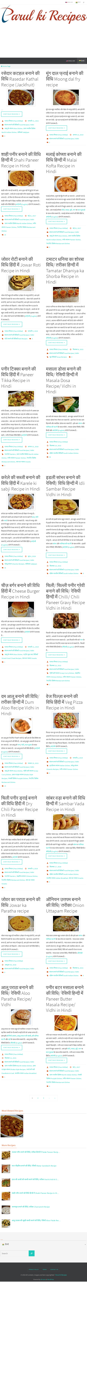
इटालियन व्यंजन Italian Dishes (60, 746)
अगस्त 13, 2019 (78, 134)
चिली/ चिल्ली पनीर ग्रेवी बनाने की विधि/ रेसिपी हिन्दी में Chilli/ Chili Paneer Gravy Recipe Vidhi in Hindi (65, 583)
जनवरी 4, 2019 (33, 846)
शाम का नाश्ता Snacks (23, 451)
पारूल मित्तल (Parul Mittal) (14, 120)
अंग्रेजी (18, 202)
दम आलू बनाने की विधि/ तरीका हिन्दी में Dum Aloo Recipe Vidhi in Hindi (20, 687)
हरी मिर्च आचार (11, 1008)
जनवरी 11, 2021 (33, 120)
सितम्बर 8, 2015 (78, 344)
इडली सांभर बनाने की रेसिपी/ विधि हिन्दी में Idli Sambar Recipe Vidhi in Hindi (65, 474)
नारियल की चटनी (52, 419)
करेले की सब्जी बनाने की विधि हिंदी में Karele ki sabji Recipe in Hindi (20, 472)
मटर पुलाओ (81, 208)
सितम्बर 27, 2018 (55, 844)
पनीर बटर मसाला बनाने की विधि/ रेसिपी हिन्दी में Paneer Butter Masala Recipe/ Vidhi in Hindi (65, 971)
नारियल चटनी (50, 913)
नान (74, 208)
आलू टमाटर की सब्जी (24, 1008)
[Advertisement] (43, 41)
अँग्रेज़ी (48, 332)
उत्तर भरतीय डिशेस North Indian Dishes (18, 220)
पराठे (5, 509)
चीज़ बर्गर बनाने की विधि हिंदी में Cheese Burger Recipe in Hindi (20, 577)
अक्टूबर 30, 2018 (10, 938)
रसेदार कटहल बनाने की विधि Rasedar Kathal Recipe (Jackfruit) (20, 79)
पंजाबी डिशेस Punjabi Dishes (18, 758)
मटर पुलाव (28, 727)
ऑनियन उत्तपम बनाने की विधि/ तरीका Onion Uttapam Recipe (65, 879)
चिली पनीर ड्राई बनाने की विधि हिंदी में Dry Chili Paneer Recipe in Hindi (19, 784)
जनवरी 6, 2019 (78, 740)
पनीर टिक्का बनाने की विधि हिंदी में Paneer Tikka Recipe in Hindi (18, 370)
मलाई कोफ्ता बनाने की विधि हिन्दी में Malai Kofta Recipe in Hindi (63, 161)
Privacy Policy (34, 1238)
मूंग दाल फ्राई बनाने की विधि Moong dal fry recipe (64, 79)
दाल (33, 506)
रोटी (63, 208)
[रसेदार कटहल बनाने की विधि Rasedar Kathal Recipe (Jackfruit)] (12, 1095)
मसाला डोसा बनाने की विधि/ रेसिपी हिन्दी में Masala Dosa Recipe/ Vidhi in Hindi (63, 373)
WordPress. (50, 1248)
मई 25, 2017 (77, 226)
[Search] (32, 1222)
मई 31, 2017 (32, 214)
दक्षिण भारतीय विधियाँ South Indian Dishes (64, 444)
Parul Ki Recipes (61, 1244)
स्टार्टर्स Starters (10, 445)
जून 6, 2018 (32, 545)
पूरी (71, 208)
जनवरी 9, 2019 (33, 325)
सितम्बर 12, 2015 (10, 1030)
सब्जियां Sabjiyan (23, 130)
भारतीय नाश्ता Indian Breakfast (57, 853)
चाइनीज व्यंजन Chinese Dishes (27, 853)
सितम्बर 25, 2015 (55, 651)
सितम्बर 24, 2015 (55, 437)
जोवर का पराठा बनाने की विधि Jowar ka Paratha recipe (20, 879)
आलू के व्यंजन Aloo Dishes (14, 127)
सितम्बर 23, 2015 (55, 554)
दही (9, 1012)
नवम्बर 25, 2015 (33, 745)
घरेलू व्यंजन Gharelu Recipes (14, 551)
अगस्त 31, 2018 (33, 439)
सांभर (80, 416)
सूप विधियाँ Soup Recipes (58, 350)
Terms (44, 1238)
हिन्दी (78, 2)
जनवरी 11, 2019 (33, 633)
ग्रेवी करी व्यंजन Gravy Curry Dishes (62, 657)
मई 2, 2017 (76, 1039)
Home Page (6, 66)
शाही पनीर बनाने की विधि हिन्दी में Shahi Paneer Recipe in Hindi (21, 158)
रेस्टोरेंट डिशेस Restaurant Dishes (58, 239)
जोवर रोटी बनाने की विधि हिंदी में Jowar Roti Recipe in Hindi (21, 259)
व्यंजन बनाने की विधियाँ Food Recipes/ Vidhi (19, 124)
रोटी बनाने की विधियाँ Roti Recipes (16, 332)
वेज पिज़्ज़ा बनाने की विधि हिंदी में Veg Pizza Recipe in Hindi (64, 684)
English (70, 2)
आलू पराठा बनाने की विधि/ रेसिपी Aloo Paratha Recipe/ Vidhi (17, 968)
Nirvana (43, 1248)
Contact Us (54, 1238)
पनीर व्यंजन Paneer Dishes (71, 236)
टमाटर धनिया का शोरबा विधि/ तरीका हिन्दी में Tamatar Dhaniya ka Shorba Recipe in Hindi (65, 265)
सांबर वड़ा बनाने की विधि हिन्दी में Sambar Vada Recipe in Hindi (65, 781)
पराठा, (67, 208)
